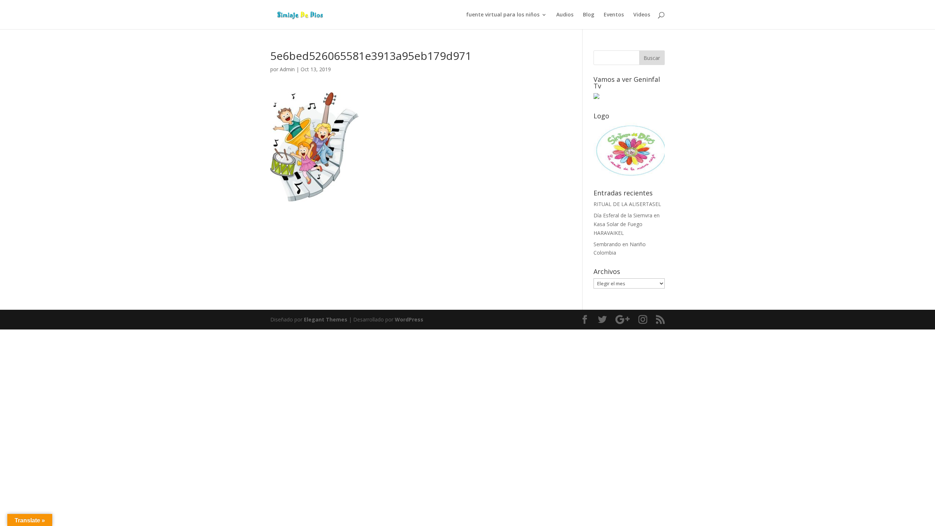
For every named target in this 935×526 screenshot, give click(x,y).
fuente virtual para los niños (502, 15)
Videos (641, 15)
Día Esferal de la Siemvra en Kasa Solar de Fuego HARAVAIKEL (627, 224)
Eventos (614, 15)
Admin (287, 69)
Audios (564, 15)
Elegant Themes (325, 319)
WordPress (409, 319)
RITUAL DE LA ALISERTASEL (627, 204)
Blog (588, 15)
